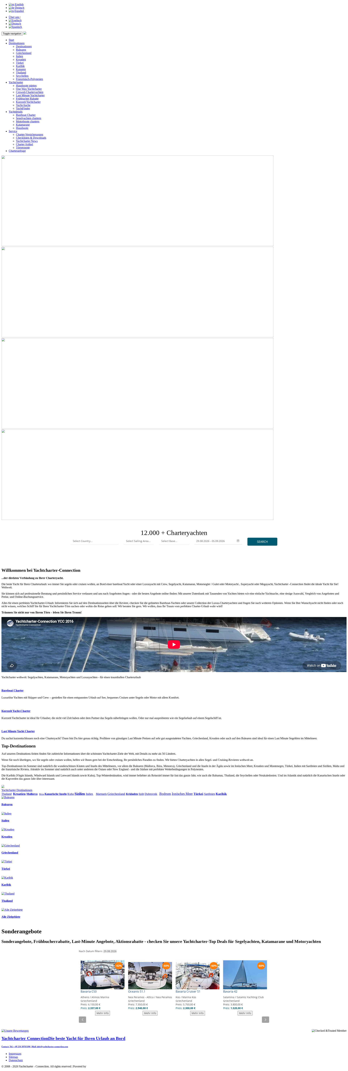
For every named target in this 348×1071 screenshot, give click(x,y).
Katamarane (23, 124)
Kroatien (21, 59)
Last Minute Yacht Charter (18, 731)
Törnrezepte (23, 147)
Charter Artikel (24, 144)
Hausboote (22, 128)
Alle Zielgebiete (10, 916)
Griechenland (23, 53)
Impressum (15, 1053)
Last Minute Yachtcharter (30, 95)
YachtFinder (23, 108)
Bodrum (165, 794)
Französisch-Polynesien (29, 79)
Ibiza (41, 794)
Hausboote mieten (26, 85)
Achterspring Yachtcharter (101, 1066)
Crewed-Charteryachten (29, 92)
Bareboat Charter (26, 114)
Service (13, 131)
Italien (19, 56)
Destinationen (16, 43)
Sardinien (209, 793)
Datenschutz (16, 1060)
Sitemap (13, 1057)
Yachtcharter (16, 82)
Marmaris (101, 793)
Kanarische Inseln (56, 793)
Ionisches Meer (182, 794)
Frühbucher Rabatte (27, 98)
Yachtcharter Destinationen (16, 790)
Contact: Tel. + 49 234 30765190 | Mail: (19, 1046)
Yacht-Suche (23, 105)
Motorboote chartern (27, 121)
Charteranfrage (17, 150)
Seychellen (22, 75)
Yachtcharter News (27, 141)
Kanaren (21, 69)
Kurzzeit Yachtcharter (28, 101)
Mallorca (32, 793)
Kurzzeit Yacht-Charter (15, 710)
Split (141, 793)
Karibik (20, 66)
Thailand (21, 72)
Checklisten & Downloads (31, 137)
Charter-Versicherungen (29, 134)
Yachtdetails (15, 111)
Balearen (21, 49)
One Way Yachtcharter (29, 88)
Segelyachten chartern (28, 118)
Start (11, 39)
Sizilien (79, 794)
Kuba (70, 793)
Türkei (20, 62)
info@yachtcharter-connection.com (52, 1046)
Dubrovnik (151, 793)
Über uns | (14, 17)
